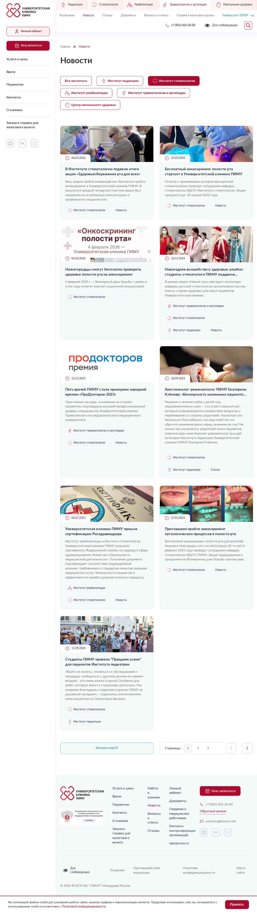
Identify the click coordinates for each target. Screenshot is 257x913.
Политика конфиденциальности (199, 870)
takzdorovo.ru (178, 843)
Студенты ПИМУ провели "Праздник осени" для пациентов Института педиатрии (103, 662)
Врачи (10, 71)
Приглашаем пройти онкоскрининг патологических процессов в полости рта (200, 531)
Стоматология (108, 4)
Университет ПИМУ (235, 15)
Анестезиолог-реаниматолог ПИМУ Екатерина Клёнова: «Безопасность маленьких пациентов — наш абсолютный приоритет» (205, 392)
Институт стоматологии (177, 80)
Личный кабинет (31, 31)
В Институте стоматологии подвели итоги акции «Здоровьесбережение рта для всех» (102, 171)
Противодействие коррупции (146, 870)
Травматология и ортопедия (188, 4)
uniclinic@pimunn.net (220, 821)
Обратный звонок (213, 811)
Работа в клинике (150, 793)
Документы (128, 15)
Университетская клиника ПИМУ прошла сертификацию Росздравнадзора (101, 531)
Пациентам (14, 84)
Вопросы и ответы (156, 15)
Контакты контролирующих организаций (178, 830)
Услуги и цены (17, 59)
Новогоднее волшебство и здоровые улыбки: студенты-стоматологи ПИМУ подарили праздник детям (204, 272)
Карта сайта (241, 870)
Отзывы (107, 15)
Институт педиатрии (123, 80)
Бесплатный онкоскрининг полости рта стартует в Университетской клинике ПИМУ (203, 171)
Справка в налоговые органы (195, 15)
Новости (88, 15)
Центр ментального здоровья (93, 105)
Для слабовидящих (80, 870)
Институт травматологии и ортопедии (156, 93)
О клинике (14, 110)
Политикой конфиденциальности (84, 906)
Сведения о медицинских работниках (178, 813)
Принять (237, 904)
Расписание (66, 15)
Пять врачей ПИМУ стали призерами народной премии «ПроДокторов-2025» (105, 392)
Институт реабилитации (89, 93)
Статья (215, 469)
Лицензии (117, 870)
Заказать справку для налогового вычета (22, 125)
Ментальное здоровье (237, 4)
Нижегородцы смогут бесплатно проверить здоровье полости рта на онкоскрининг (103, 272)
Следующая (247, 748)
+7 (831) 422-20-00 (219, 804)
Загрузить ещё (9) (107, 748)
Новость (121, 210)
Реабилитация (144, 4)
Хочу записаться (31, 45)
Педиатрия (75, 4)
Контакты (13, 97)
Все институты (76, 80)
